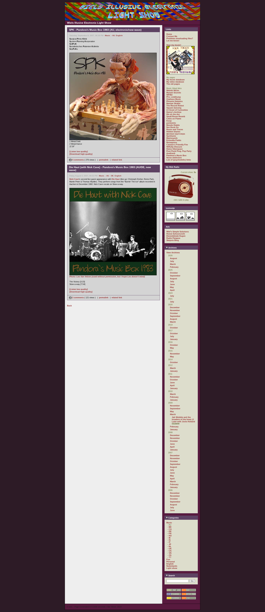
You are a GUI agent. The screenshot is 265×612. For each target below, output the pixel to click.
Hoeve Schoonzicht (175, 234)
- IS (169, 540)
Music (107, 35)
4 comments (78, 160)
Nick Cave (74, 179)
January (174, 339)
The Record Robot (175, 106)
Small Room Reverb (175, 116)
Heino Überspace (174, 149)
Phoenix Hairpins (174, 101)
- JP (169, 544)
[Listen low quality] (78, 151)
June (172, 284)
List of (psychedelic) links (178, 160)
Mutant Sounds (173, 93)
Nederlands (171, 566)
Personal (170, 562)
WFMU (169, 95)
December (175, 307)
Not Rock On (172, 127)
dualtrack (170, 153)
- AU (113, 35)
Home (169, 34)
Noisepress (171, 142)
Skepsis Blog (172, 240)
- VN (169, 553)
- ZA (169, 555)
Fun (168, 559)
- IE (169, 538)
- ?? (169, 557)
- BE (169, 527)
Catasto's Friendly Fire (177, 145)
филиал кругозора (175, 134)
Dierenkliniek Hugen (176, 236)
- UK (169, 549)
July (172, 261)
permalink (103, 160)
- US (169, 551)
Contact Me (171, 36)
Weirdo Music (172, 90)
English (119, 35)
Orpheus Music (173, 99)
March (173, 264)
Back (69, 306)
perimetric (171, 123)
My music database (175, 80)
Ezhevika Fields (173, 140)
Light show (171, 568)
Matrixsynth (172, 138)
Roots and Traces (174, 129)
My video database (175, 82)
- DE (112, 176)
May (172, 287)
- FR (169, 533)
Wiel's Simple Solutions (177, 232)
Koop (169, 121)
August (173, 258)
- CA (169, 529)
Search (171, 575)
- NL (169, 546)
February (174, 267)
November (175, 310)
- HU (169, 536)
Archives (172, 248)
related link (117, 160)
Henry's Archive (173, 112)
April (172, 290)
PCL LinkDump (173, 97)
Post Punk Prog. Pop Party (178, 151)
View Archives (173, 252)
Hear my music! (173, 45)
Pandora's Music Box (176, 155)
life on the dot (173, 114)
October (174, 273)
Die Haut (116, 179)
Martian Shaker (173, 103)
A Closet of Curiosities (177, 110)
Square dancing (173, 108)
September (175, 276)
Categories (173, 518)
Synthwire (171, 136)
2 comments (78, 297)
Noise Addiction (174, 158)
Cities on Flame (173, 119)
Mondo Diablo (173, 125)
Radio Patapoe (173, 238)
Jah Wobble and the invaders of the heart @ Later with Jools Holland (183, 419)
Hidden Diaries (173, 132)
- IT (169, 542)
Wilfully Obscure (174, 147)
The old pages (173, 84)
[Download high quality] (80, 154)
